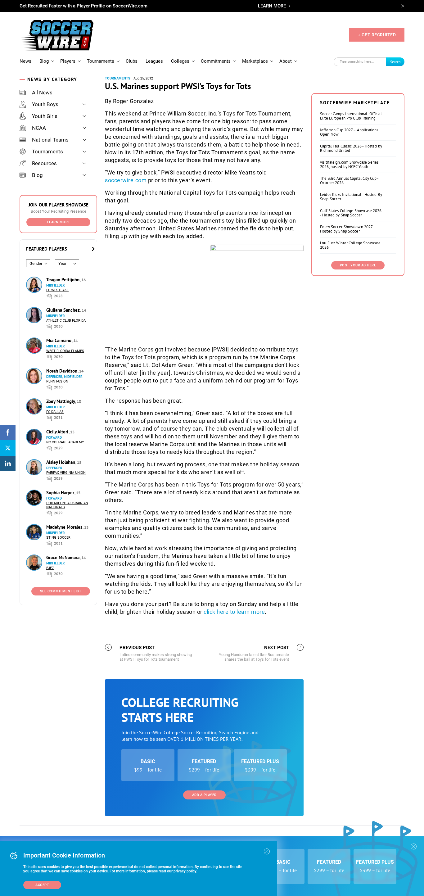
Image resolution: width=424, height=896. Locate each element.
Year (62, 263)
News (25, 61)
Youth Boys (45, 104)
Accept (42, 885)
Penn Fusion (57, 381)
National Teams (50, 140)
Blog (44, 61)
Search (395, 61)
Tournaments (100, 61)
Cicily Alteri (58, 432)
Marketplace (255, 61)
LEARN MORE (272, 6)
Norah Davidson (62, 371)
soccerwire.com (126, 180)
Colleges (180, 61)
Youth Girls (44, 116)
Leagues (154, 61)
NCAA (39, 128)
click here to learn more (234, 612)
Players (67, 61)
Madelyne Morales (64, 527)
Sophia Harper (60, 493)
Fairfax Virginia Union (66, 473)
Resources (44, 163)
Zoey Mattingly (61, 401)
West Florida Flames (65, 351)
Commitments (216, 61)
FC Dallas (55, 412)
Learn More (58, 222)
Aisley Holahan (61, 462)
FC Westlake (57, 290)
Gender (35, 263)
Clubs (132, 61)
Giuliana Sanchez (63, 310)
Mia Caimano (59, 340)
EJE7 (50, 568)
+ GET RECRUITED (377, 34)
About (285, 61)
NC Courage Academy (65, 442)
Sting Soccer (58, 538)
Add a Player (204, 795)
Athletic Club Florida (66, 321)
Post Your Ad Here (358, 265)
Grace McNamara (63, 557)
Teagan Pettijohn (63, 280)
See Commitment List (61, 591)
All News (42, 92)
